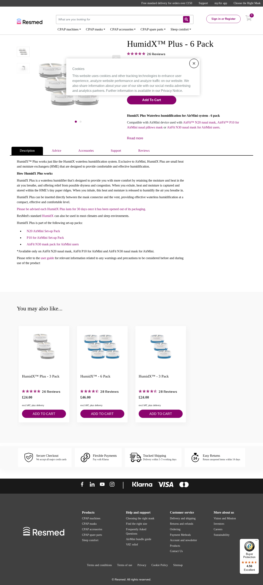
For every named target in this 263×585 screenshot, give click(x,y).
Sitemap (178, 565)
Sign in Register (223, 18)
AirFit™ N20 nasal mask (199, 122)
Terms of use (124, 565)
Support (203, 3)
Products (175, 545)
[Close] (193, 63)
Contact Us (176, 551)
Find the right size (136, 523)
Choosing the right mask (140, 518)
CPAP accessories (92, 529)
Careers (218, 529)
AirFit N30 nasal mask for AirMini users (193, 127)
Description (27, 150)
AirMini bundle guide (138, 539)
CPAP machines (91, 518)
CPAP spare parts (92, 534)
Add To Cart (151, 100)
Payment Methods (180, 534)
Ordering (175, 529)
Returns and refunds (181, 523)
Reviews (144, 150)
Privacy (141, 565)
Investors (219, 523)
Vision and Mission (225, 518)
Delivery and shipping (183, 518)
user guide (47, 258)
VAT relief (132, 544)
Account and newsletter (183, 540)
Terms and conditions (99, 565)
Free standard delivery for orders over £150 (166, 3)
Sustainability (222, 534)
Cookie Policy (159, 565)
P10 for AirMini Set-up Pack (45, 237)
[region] (133, 76)
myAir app (221, 3)
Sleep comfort (90, 540)
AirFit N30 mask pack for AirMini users (53, 244)
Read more (135, 138)
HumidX (48, 216)
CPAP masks (89, 523)
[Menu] (256, 541)
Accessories (86, 150)
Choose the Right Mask (247, 3)
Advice (56, 150)
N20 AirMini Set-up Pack (43, 231)
